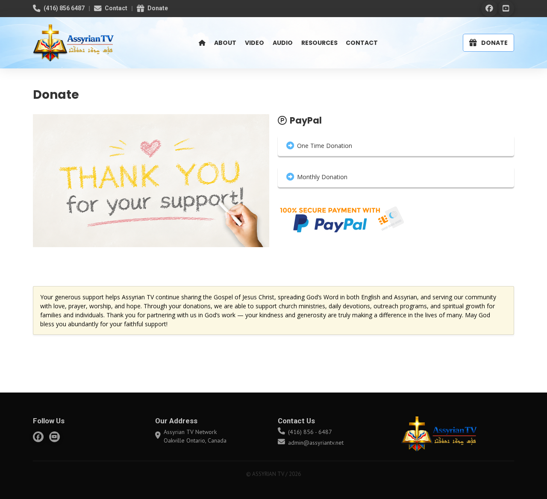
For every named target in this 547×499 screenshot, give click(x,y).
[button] (396, 146)
